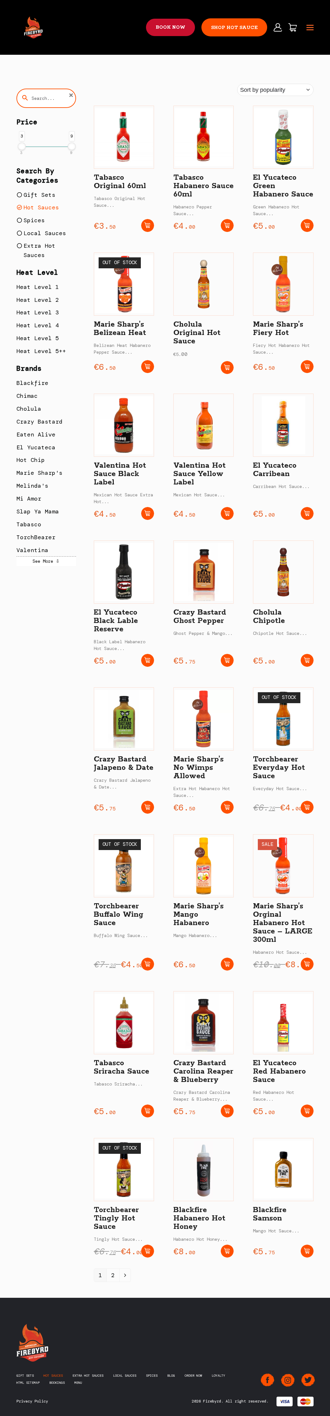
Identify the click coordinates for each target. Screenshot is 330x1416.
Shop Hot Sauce (234, 28)
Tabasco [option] (28, 524)
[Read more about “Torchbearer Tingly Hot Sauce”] (147, 1251)
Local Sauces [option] (45, 233)
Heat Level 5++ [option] (41, 351)
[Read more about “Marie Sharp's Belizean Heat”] (147, 366)
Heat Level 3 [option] (37, 312)
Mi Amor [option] (28, 498)
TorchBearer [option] (35, 537)
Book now (170, 27)
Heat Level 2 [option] (37, 300)
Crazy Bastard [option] (39, 422)
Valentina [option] (32, 550)
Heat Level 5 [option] (37, 338)
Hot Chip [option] (30, 460)
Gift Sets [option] (39, 195)
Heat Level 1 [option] (37, 287)
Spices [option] (34, 220)
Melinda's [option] (32, 486)
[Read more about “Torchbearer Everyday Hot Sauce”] (307, 807)
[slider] (22, 146)
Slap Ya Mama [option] (37, 511)
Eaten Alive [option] (35, 434)
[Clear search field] (72, 96)
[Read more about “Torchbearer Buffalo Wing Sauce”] (147, 964)
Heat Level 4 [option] (37, 325)
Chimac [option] (27, 396)
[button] (310, 27)
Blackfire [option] (32, 383)
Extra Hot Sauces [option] (39, 250)
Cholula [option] (28, 409)
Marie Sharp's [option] (39, 473)
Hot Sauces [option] (41, 207)
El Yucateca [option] (35, 447)
